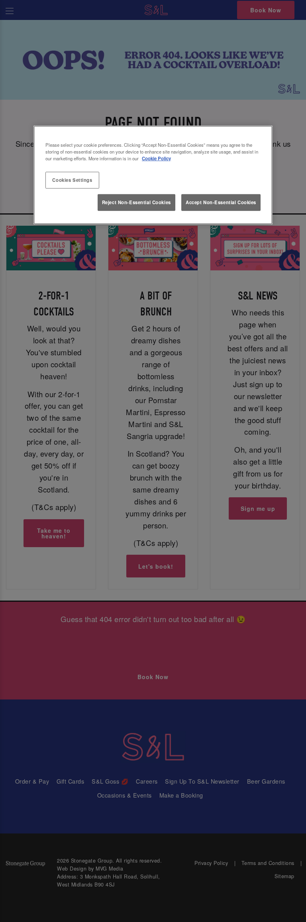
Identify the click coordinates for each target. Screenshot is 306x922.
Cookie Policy (156, 158)
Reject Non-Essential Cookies (136, 202)
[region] (153, 175)
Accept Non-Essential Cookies (221, 202)
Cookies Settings (72, 180)
